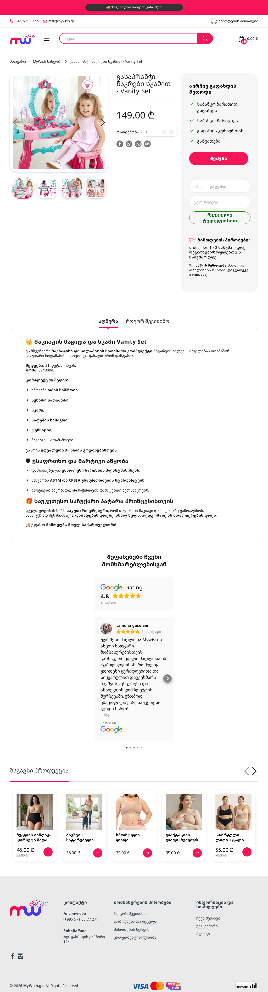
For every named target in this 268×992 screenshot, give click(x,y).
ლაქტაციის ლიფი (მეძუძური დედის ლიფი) (183, 837)
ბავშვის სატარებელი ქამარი (80, 837)
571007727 (197, 275)
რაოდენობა (127, 132)
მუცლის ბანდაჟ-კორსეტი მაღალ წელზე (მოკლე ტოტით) (34, 837)
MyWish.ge (33, 985)
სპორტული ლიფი (128, 837)
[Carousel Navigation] (250, 771)
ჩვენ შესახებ (208, 918)
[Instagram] (20, 956)
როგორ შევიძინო (130, 913)
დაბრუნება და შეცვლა (135, 921)
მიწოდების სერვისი (133, 929)
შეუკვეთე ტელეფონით (220, 217)
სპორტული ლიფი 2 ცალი (229, 837)
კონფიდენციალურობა (135, 937)
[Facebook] (13, 956)
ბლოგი (203, 933)
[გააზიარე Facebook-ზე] (119, 144)
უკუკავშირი (207, 925)
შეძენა (218, 158)
